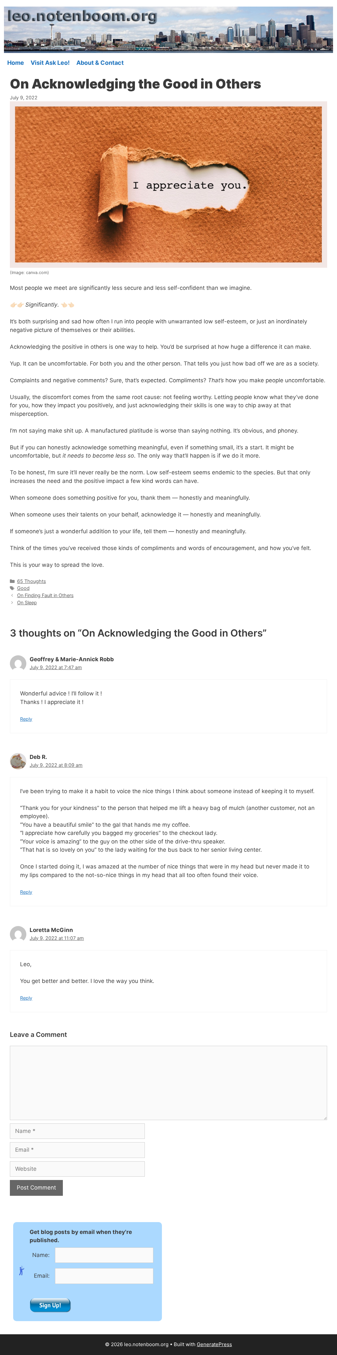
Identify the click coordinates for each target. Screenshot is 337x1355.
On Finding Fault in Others (45, 595)
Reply (26, 719)
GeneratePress (214, 1344)
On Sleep (27, 602)
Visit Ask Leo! (50, 63)
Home (15, 63)
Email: (42, 1275)
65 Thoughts (31, 581)
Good (23, 588)
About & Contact (100, 63)
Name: (41, 1255)
